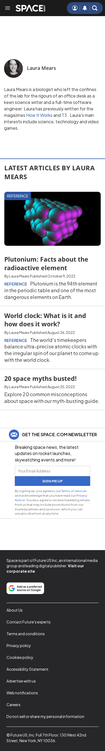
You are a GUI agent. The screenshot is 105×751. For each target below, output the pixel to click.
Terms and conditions (25, 633)
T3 (64, 115)
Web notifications (22, 692)
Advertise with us (21, 680)
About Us (14, 610)
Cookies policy (19, 657)
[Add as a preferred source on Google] (25, 588)
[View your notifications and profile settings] (85, 8)
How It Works (38, 115)
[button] (94, 8)
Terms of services (74, 491)
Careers (13, 704)
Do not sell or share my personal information (45, 716)
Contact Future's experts (28, 621)
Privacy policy (18, 645)
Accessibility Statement (27, 669)
